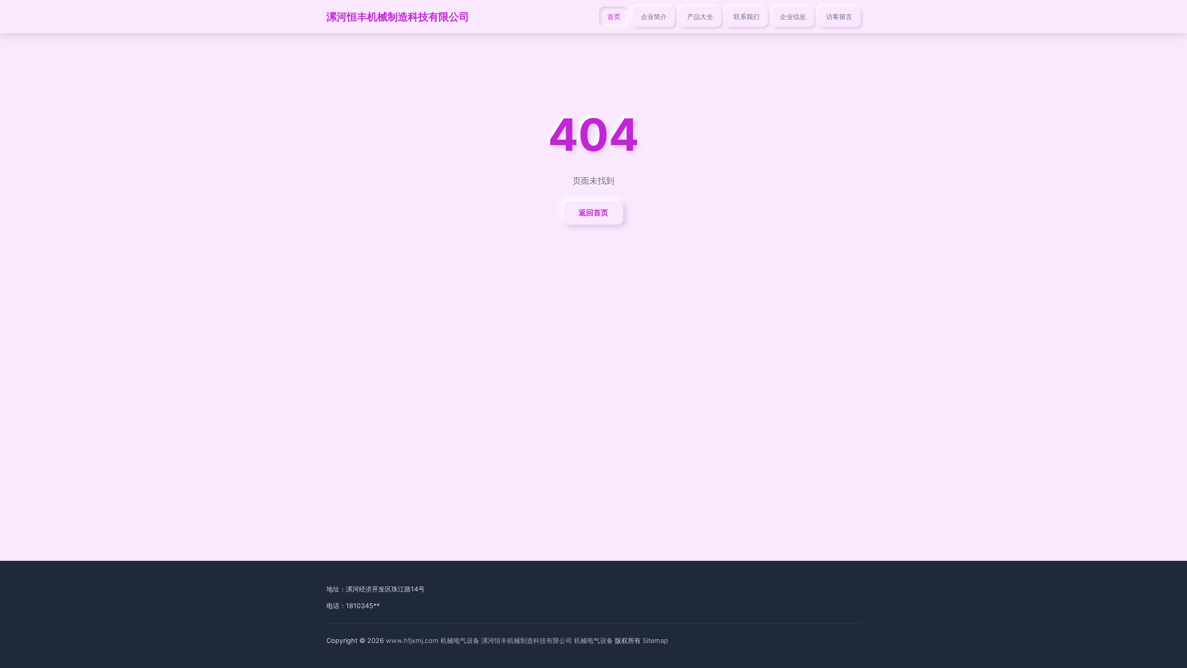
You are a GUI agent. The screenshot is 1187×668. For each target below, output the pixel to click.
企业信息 (793, 16)
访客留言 (839, 16)
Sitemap (655, 640)
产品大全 (700, 16)
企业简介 (654, 16)
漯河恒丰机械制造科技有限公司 (397, 16)
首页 (613, 16)
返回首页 (593, 212)
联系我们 (746, 16)
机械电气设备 (459, 640)
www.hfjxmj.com (412, 640)
